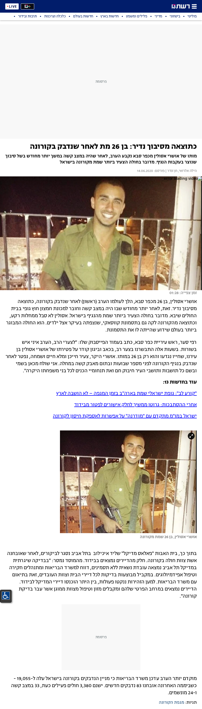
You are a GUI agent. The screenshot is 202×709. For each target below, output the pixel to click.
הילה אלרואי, (187, 171)
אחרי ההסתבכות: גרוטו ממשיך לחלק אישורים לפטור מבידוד (135, 405)
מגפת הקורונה (171, 702)
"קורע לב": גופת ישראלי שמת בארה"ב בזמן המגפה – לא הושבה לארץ (126, 393)
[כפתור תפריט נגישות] (6, 595)
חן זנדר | (171, 171)
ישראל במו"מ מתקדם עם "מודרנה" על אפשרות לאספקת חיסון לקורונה (125, 416)
